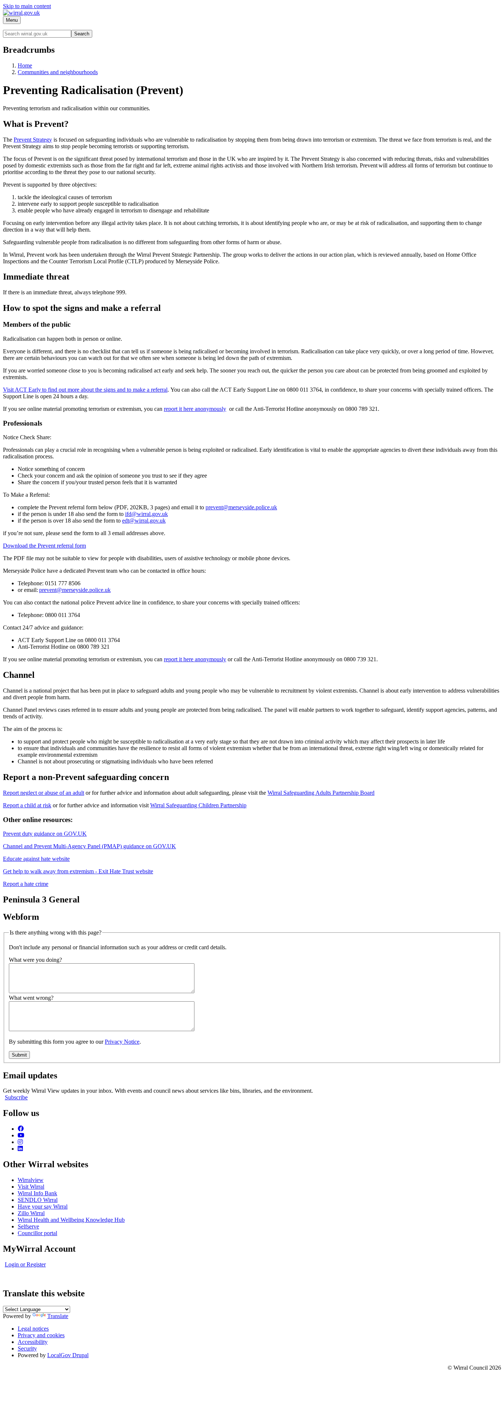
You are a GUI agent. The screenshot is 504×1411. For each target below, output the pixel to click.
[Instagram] (20, 1142)
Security (27, 1348)
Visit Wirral (31, 1186)
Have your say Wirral (43, 1206)
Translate (57, 1316)
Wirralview (31, 1180)
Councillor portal (37, 1233)
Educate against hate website (36, 859)
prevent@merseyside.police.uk (241, 507)
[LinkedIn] (20, 1148)
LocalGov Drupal (68, 1355)
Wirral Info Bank (37, 1193)
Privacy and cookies (41, 1335)
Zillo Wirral (31, 1213)
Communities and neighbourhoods (58, 72)
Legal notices (33, 1328)
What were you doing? (35, 960)
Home (25, 65)
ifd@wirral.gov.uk (146, 514)
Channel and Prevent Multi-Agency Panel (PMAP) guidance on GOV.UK (89, 846)
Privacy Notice (122, 1042)
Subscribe (16, 1097)
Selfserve (28, 1226)
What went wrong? (31, 998)
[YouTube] (21, 1135)
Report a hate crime (25, 884)
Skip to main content (27, 6)
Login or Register (25, 1264)
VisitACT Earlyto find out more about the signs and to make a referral (85, 389)
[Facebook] (21, 1129)
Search (81, 34)
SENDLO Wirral (38, 1200)
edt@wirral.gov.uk (144, 520)
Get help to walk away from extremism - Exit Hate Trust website (78, 871)
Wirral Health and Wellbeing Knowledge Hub (71, 1220)
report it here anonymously (195, 409)
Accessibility (33, 1342)
